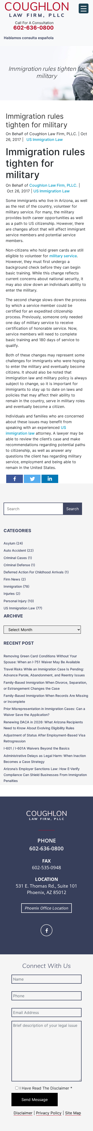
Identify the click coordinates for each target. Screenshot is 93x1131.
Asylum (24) (13, 543)
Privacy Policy (49, 1112)
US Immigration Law (51, 191)
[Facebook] (14, 479)
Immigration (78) (16, 586)
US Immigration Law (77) (23, 608)
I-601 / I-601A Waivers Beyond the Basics (37, 748)
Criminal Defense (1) (19, 565)
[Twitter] (32, 479)
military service (63, 255)
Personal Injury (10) (19, 601)
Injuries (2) (12, 593)
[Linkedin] (49, 479)
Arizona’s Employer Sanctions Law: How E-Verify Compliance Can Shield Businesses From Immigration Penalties (45, 775)
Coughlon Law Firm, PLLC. (53, 185)
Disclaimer (23, 1112)
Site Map (73, 1112)
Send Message (34, 1099)
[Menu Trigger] (83, 8)
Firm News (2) (15, 579)
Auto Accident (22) (19, 550)
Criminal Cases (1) (18, 558)
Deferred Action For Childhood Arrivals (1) (36, 572)
